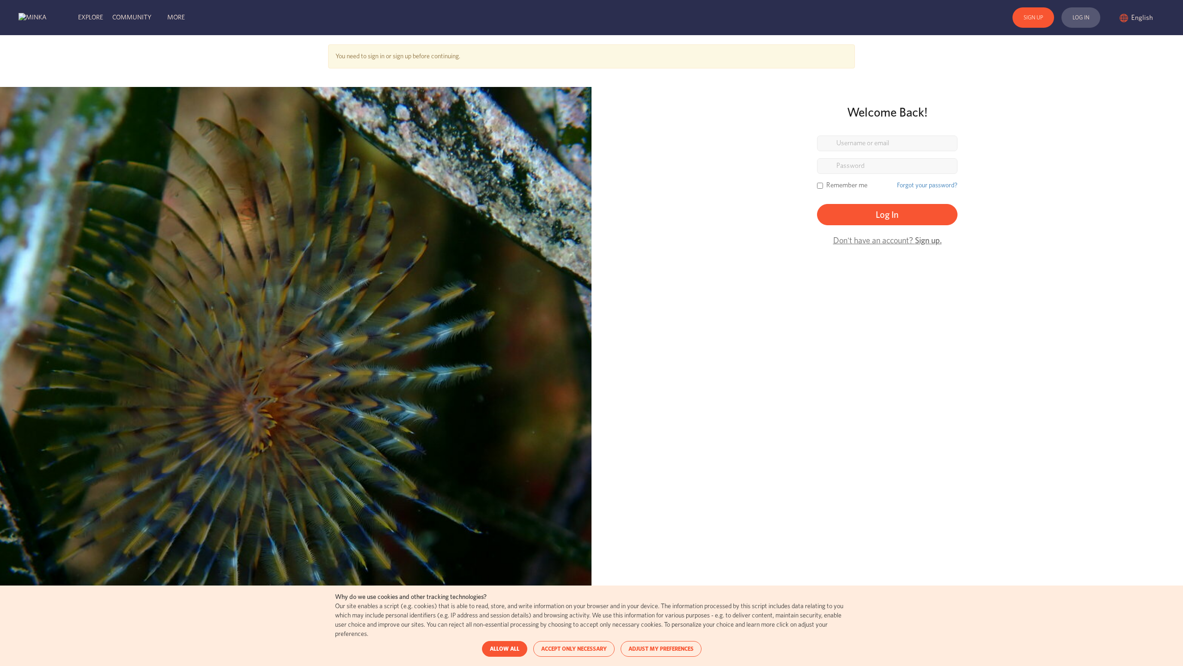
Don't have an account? (887, 241)
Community (132, 17)
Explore (90, 17)
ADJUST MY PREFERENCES (661, 649)
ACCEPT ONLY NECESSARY (574, 649)
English (1142, 17)
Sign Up (1033, 17)
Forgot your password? (927, 185)
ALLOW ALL (504, 649)
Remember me (846, 185)
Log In (1081, 17)
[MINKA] (32, 17)
